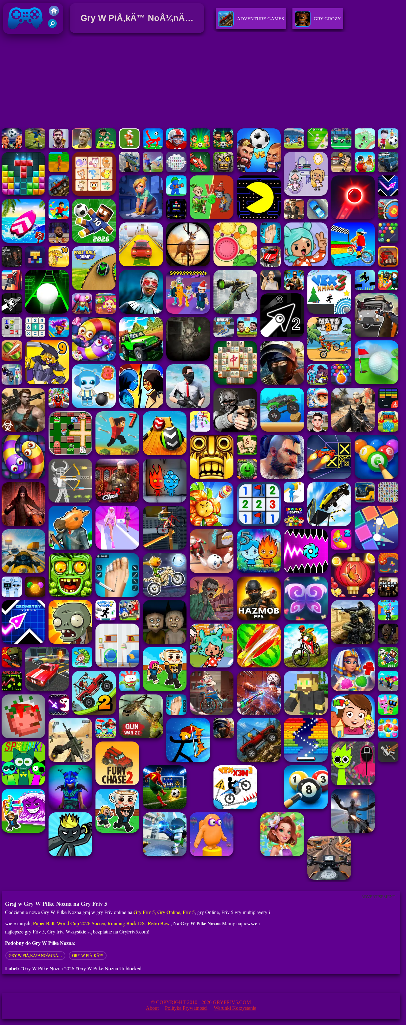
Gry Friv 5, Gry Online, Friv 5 (164, 912)
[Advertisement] (203, 82)
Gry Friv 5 (17, 35)
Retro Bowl (159, 923)
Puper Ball (43, 923)
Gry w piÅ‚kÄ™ (87, 955)
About (152, 1008)
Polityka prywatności (186, 1008)
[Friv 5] (54, 14)
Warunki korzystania (235, 1008)
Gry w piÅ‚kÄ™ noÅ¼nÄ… (35, 955)
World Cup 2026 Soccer (81, 923)
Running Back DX (126, 923)
